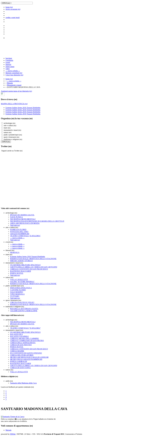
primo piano (10, 67)
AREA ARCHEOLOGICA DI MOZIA (25, 223)
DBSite (12, 434)
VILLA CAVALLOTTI (19, 279)
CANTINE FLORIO (18, 290)
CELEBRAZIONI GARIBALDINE (23, 311)
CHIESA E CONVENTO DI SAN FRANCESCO (29, 269)
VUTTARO (14, 296)
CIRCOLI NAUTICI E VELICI (22, 302)
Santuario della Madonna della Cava (23, 383)
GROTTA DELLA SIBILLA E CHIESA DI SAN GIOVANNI (33, 267)
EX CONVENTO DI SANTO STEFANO (26, 353)
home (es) (9, 7)
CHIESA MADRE (17, 351)
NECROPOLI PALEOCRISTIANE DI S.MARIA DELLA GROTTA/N (37, 221)
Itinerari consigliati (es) (14, 73)
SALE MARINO (16, 292)
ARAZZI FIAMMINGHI (19, 234)
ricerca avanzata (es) (13, 9)
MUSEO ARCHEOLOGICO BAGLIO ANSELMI (29, 357)
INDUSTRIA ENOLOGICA (21, 288)
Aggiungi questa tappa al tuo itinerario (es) (16, 91)
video (8, 69)
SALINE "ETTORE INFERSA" (22, 282)
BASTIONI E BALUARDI (20, 271)
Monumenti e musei (14, 85)
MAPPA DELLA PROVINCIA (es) (14, 104)
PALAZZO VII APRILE (19, 336)
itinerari (8, 64)
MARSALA (14, 252)
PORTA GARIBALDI (18, 361)
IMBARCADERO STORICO (21, 261)
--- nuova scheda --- (13, 71)
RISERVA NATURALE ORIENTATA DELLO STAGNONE (33, 259)
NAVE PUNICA (16, 217)
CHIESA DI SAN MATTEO (21, 345)
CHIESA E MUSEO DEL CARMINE (24, 338)
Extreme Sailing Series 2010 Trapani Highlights (23, 108)
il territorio (9, 60)
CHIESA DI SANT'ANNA (20, 368)
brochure (9, 58)
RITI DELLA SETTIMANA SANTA (24, 309)
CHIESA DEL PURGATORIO (21, 355)
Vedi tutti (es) (15, 225)
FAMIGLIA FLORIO (18, 229)
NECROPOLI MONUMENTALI (22, 219)
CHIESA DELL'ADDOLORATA (22, 343)
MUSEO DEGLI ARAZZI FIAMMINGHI (26, 359)
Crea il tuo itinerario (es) (14, 75)
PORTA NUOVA (16, 273)
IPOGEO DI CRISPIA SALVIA (22, 215)
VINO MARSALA (17, 294)
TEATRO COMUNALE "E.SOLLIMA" (25, 236)
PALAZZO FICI (16, 334)
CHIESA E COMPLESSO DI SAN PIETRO (27, 341)
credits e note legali (13, 18)
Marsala (10, 83)
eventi (8, 62)
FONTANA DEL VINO (19, 232)
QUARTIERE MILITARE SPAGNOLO (25, 265)
